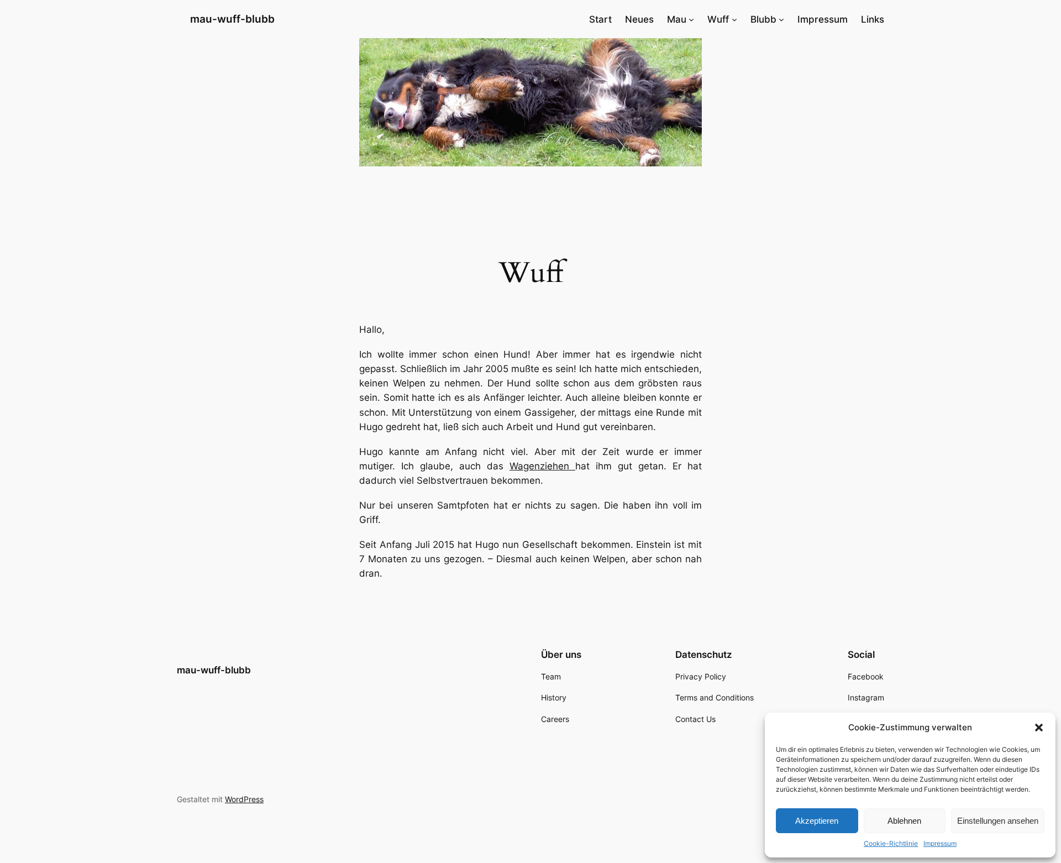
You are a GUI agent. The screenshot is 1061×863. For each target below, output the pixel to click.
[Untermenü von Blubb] (781, 19)
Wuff (718, 19)
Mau (676, 19)
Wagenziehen (542, 466)
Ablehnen (904, 820)
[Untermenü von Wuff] (734, 19)
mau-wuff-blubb (232, 18)
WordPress (244, 799)
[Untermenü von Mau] (691, 19)
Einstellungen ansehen (997, 820)
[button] (1038, 727)
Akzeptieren (816, 820)
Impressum (940, 843)
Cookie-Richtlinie (891, 843)
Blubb (763, 19)
